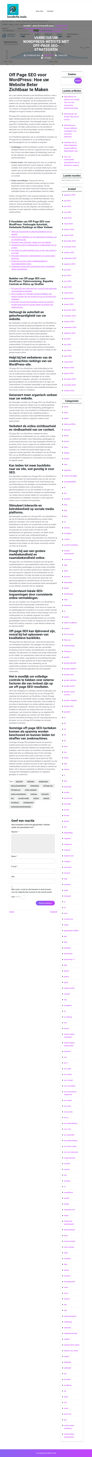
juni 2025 (67, 276)
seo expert (68, 1100)
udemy (66, 1270)
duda (66, 600)
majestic (67, 850)
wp (65, 1391)
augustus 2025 (69, 264)
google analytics (70, 669)
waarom (67, 1299)
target (66, 1215)
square (66, 1204)
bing (65, 505)
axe (65, 493)
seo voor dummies (71, 1152)
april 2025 (68, 287)
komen (66, 810)
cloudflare (67, 533)
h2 (65, 723)
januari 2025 (68, 304)
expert (66, 617)
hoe (65, 752)
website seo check (71, 1351)
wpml (66, 1397)
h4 (65, 735)
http (65, 764)
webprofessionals (70, 1333)
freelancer (67, 651)
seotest (67, 1169)
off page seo (48, 786)
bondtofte (49, 55)
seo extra (67, 1106)
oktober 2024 (69, 322)
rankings (34, 794)
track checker (69, 1247)
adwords (67, 430)
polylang (67, 948)
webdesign (68, 1322)
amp (65, 464)
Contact (50, 11)
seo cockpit (68, 1080)
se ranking (68, 1017)
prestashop (68, 954)
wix (65, 1374)
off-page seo (15, 790)
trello (66, 1253)
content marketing (71, 545)
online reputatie (31, 790)
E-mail (14, 866)
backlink (67, 499)
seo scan (67, 1129)
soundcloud (68, 1192)
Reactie (14, 832)
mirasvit (67, 873)
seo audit (67, 1069)
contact (67, 539)
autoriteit (19, 781)
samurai (67, 994)
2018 (66, 407)
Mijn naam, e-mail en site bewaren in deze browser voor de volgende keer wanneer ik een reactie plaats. (31, 890)
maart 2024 (68, 362)
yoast (66, 1408)
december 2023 (70, 379)
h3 (65, 729)
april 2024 (68, 356)
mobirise (67, 885)
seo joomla (68, 1112)
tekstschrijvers (69, 1230)
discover (67, 577)
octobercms (68, 919)
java (65, 781)
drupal (66, 588)
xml (65, 1402)
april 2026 (68, 218)
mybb (66, 890)
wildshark (67, 1368)
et (64, 611)
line (65, 827)
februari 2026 (69, 229)
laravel (66, 821)
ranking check (69, 988)
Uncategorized (43, 26)
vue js (66, 1293)
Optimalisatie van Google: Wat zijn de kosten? (71, 117)
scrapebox (68, 1005)
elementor (68, 605)
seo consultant (69, 1086)
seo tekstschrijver (70, 1141)
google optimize (70, 680)
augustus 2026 (69, 195)
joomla (66, 792)
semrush (67, 1051)
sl (64, 1187)
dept (65, 565)
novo (66, 913)
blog (65, 516)
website (46, 798)
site (65, 1175)
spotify (66, 1198)
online (66, 925)
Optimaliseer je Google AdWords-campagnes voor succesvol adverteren (70, 131)
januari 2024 (68, 373)
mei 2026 (67, 212)
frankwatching (69, 646)
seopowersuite (69, 1158)
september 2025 (70, 258)
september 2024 (70, 327)
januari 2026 (68, 235)
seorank (67, 1164)
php (65, 936)
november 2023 (70, 385)
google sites (68, 706)
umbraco (67, 1276)
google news (69, 675)
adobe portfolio (70, 424)
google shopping (70, 700)
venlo (66, 1287)
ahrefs (66, 436)
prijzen (66, 971)
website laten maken (71, 1345)
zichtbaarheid (28, 802)
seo (12, 798)
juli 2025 (67, 270)
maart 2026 (68, 224)
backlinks (30, 781)
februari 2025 (69, 299)
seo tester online (70, 1146)
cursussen (68, 559)
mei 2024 (67, 350)
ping (65, 942)
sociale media (23, 798)
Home (27, 26)
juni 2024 (67, 345)
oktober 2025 (69, 252)
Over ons (39, 11)
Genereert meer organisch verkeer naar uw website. (31, 242)
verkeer (36, 798)
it (64, 775)
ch (65, 522)
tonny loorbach (69, 1241)
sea (65, 1023)
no (65, 908)
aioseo (66, 441)
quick (66, 982)
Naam (14, 856)
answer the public (70, 476)
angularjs (67, 470)
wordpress (15, 802)
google (66, 657)
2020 (66, 413)
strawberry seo (69, 1210)
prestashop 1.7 (69, 959)
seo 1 (66, 1063)
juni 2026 (67, 206)
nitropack (67, 896)
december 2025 (70, 241)
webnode (67, 1328)
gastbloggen (43, 781)
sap (65, 1000)
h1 (65, 718)
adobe (66, 418)
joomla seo (68, 798)
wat (65, 1305)
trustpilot (67, 1259)
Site (12, 877)
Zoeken (72, 74)
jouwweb (67, 804)
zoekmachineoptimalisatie (21, 807)
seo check (68, 1074)
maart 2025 (68, 293)
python (66, 977)
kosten (66, 815)
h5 (65, 741)
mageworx (68, 844)
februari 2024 (69, 368)
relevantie (45, 794)
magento (67, 838)
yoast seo (67, 1414)
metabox (67, 861)
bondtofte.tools (17, 16)
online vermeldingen (18, 794)
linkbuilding (34, 786)
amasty (66, 459)
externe (67, 628)
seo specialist (69, 1135)
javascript (67, 787)
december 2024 (70, 310)
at (64, 487)
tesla (66, 1236)
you (65, 1420)
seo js (66, 1118)
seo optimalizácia (70, 1123)
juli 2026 (67, 201)
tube (65, 1264)
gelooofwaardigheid (18, 786)
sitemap (67, 1181)
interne (66, 769)
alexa (66, 447)
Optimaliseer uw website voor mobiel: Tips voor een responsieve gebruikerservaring (72, 102)
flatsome (67, 640)
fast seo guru (69, 634)
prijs (65, 965)
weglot (66, 1356)
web (65, 1310)
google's (67, 712)
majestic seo (69, 856)
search (66, 1028)
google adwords (70, 663)
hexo (66, 746)
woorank (67, 1379)
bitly (65, 510)
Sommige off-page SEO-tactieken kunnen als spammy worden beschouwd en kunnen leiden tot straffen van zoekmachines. (32, 304)
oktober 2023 (69, 391)
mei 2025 (67, 281)
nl (64, 902)
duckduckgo (68, 594)
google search (69, 686)
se (65, 1011)
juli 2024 (67, 339)
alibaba (66, 453)
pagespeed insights (71, 931)
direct (66, 571)
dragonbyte (68, 582)
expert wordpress (70, 623)
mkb (65, 879)
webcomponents (70, 1316)
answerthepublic (70, 482)
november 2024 (70, 316)
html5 (66, 758)
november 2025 (70, 247)
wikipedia (67, 1362)
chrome (67, 528)
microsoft (67, 867)
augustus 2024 (69, 333)
